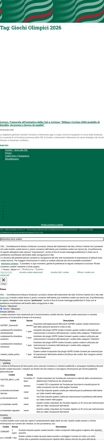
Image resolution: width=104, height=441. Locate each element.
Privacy (8, 153)
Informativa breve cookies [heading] (11, 239)
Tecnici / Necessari (11, 269)
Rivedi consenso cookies (52, 225)
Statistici (40, 269)
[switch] (1, 363)
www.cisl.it (5, 297)
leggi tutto (4, 145)
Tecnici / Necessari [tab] (8, 306)
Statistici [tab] (4, 415)
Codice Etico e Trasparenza (17, 156)
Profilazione (27, 269)
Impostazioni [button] (6, 272)
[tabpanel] (52, 336)
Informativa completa (9, 264)
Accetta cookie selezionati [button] (31, 272)
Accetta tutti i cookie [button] (60, 272)
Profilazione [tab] (5, 360)
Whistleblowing (12, 159)
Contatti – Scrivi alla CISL (16, 150)
